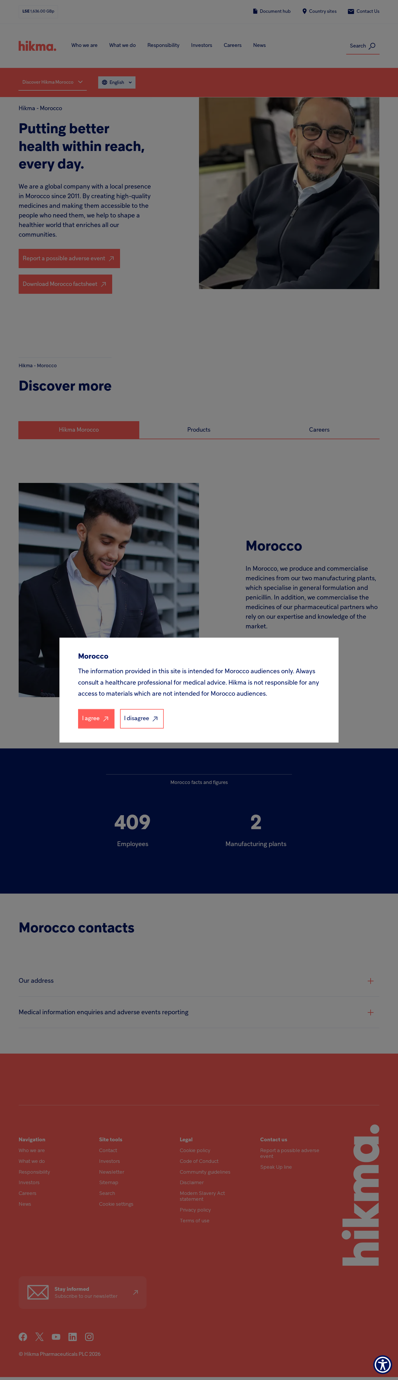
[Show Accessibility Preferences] (382, 1364)
